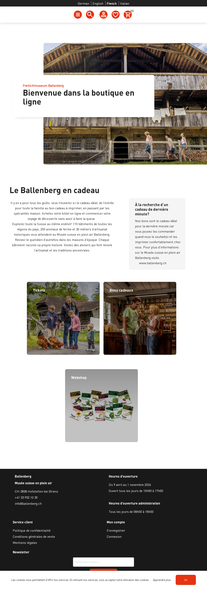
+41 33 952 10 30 (26, 497)
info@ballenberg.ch (28, 503)
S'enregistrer (116, 530)
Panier (131, 12)
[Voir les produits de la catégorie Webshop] (101, 441)
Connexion (114, 536)
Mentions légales (25, 542)
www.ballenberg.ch (152, 263)
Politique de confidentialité (32, 530)
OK (185, 580)
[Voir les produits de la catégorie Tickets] (63, 353)
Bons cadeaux (121, 290)
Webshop (79, 377)
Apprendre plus (162, 580)
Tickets (39, 290)
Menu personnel (103, 15)
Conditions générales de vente (34, 536)
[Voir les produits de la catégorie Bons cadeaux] (140, 353)
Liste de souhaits (116, 15)
